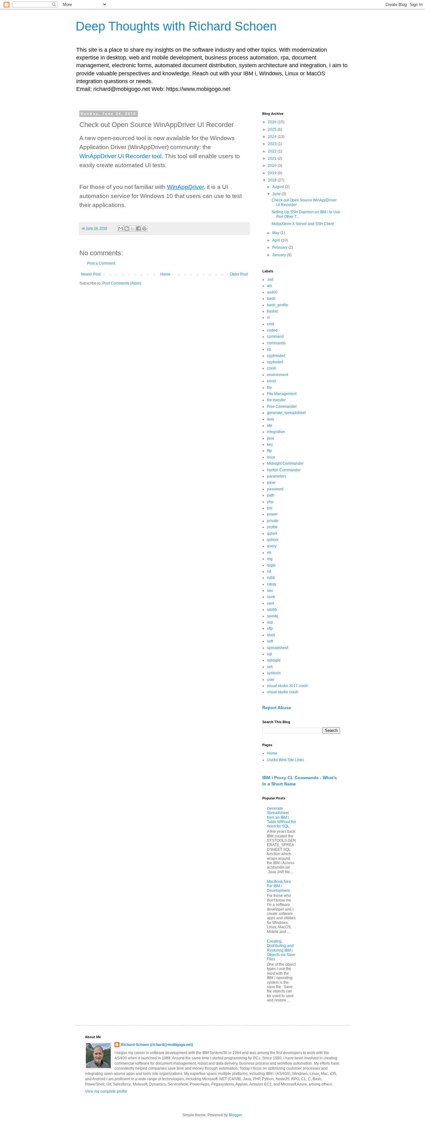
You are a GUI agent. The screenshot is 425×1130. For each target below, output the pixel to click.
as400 (272, 292)
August (278, 187)
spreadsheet (277, 648)
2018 (273, 180)
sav (270, 590)
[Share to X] (132, 228)
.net (270, 279)
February (280, 247)
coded (272, 330)
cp (269, 349)
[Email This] (121, 228)
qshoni (272, 540)
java (270, 438)
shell (271, 635)
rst (269, 571)
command (275, 336)
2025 (273, 129)
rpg (270, 559)
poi (269, 508)
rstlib (271, 578)
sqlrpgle (274, 660)
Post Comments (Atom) (121, 283)
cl (268, 317)
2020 (273, 165)
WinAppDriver (185, 187)
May (276, 233)
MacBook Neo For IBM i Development (279, 886)
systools (274, 673)
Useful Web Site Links (285, 760)
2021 (273, 158)
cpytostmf (275, 362)
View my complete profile (106, 1091)
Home (165, 274)
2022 (273, 151)
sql (269, 654)
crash (271, 368)
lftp (269, 451)
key (270, 444)
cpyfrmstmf (276, 356)
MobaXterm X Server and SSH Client (303, 224)
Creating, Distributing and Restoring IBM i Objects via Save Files (281, 950)
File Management (282, 394)
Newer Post (90, 274)
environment (277, 375)
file (269, 387)
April (276, 240)
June (277, 194)
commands (276, 343)
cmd (270, 324)
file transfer (276, 400)
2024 (273, 136)
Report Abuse (276, 707)
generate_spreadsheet (286, 413)
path (270, 495)
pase (271, 482)
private (272, 521)
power (272, 514)
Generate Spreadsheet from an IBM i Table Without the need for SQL (281, 817)
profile (272, 527)
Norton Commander (284, 470)
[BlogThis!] (127, 228)
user (270, 679)
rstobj (271, 584)
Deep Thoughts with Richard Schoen (176, 26)
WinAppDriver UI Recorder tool (120, 156)
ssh (270, 667)
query (272, 546)
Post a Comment (101, 263)
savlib (272, 609)
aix (269, 286)
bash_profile (277, 305)
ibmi (270, 419)
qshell (272, 533)
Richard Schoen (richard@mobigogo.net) (157, 1045)
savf (270, 603)
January (279, 255)
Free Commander (282, 406)
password (275, 489)
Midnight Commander (285, 463)
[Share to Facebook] (138, 228)
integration (276, 432)
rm (269, 552)
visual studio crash (282, 692)
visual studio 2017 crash (287, 686)
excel (271, 381)
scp (270, 622)
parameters (276, 476)
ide (269, 425)
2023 (273, 144)
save (271, 597)
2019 (273, 173)
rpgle (271, 565)
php (270, 502)
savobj (272, 616)
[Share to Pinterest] (144, 228)
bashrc (272, 311)
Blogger (235, 1115)
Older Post (239, 274)
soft (270, 641)
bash (271, 298)
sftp (270, 628)
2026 (273, 122)
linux (271, 457)
